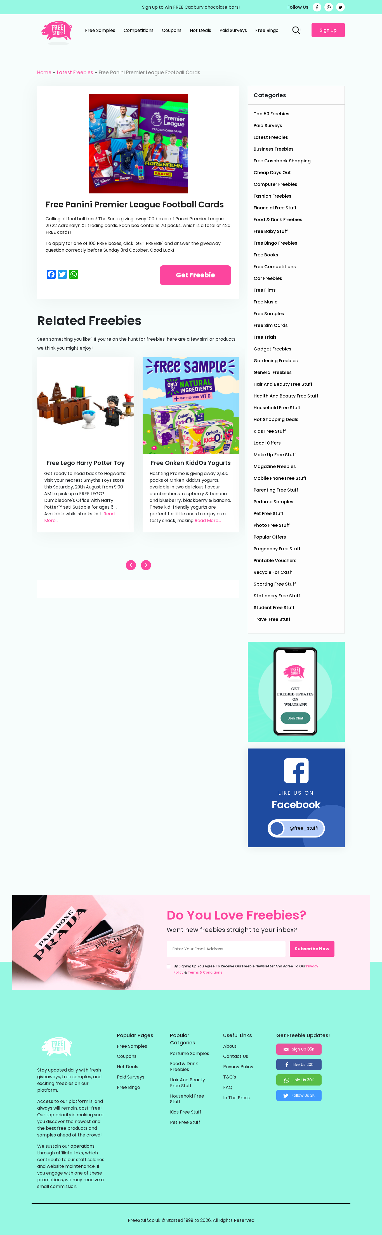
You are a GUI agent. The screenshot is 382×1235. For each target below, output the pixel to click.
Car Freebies (268, 278)
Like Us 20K (302, 1064)
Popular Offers (270, 537)
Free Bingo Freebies (275, 243)
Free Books (266, 255)
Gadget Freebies (272, 349)
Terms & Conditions (205, 972)
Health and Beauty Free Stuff (286, 396)
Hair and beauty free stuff (283, 384)
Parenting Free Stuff (276, 490)
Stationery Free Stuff (277, 596)
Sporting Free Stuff (275, 584)
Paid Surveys (233, 30)
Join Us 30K (302, 1080)
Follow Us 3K (303, 1095)
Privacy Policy (238, 1067)
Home (44, 72)
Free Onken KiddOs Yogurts (191, 463)
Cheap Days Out (272, 172)
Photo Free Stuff (272, 525)
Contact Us (235, 1056)
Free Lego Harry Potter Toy (86, 463)
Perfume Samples (273, 502)
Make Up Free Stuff (275, 455)
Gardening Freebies (276, 360)
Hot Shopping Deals (276, 419)
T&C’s (229, 1077)
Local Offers (267, 443)
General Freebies (273, 372)
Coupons (171, 30)
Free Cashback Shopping (282, 161)
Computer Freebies (275, 184)
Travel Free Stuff (272, 619)
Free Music (265, 302)
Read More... (208, 520)
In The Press (236, 1098)
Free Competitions (275, 266)
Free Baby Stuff (271, 231)
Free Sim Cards (271, 325)
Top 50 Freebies (271, 114)
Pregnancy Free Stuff (277, 549)
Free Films (265, 290)
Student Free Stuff (274, 607)
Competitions (139, 30)
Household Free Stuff (277, 407)
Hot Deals (200, 30)
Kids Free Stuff (270, 431)
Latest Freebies (75, 72)
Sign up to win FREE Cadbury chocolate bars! (191, 7)
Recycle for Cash (273, 572)
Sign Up (328, 30)
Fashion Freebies (272, 196)
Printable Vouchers (275, 560)
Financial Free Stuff (275, 208)
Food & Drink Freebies (278, 219)
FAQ (227, 1088)
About (230, 1046)
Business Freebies (274, 149)
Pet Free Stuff (269, 513)
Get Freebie (195, 275)
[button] (146, 565)
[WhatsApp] (328, 7)
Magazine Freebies (275, 466)
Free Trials (265, 337)
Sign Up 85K (302, 1049)
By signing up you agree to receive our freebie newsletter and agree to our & (246, 969)
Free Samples (100, 30)
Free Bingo (267, 30)
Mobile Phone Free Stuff (280, 478)
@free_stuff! (304, 828)
